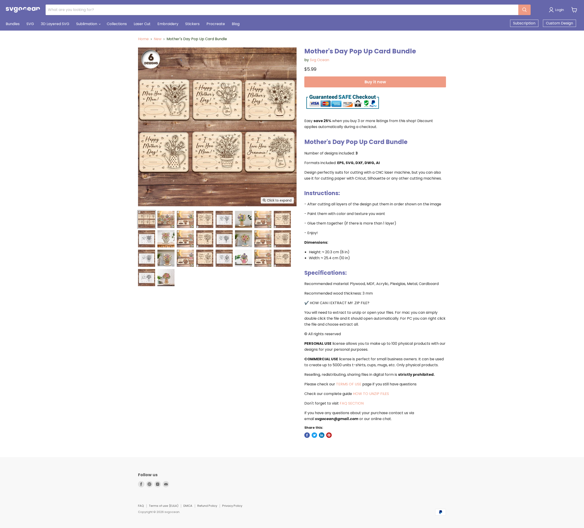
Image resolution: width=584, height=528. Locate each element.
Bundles (13, 23)
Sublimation (87, 23)
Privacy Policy (232, 506)
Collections (117, 23)
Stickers (192, 23)
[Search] (524, 10)
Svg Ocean (319, 60)
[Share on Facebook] (307, 435)
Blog (236, 23)
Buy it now (375, 82)
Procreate (215, 23)
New (158, 39)
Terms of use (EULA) (163, 506)
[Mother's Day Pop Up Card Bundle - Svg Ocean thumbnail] (147, 219)
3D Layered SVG (55, 23)
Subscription (524, 23)
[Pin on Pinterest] (329, 435)
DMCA (187, 506)
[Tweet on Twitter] (314, 435)
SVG (30, 23)
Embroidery (167, 23)
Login (559, 9)
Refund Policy (207, 506)
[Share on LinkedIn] (321, 435)
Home (143, 39)
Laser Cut (142, 23)
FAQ (141, 506)
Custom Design (559, 23)
